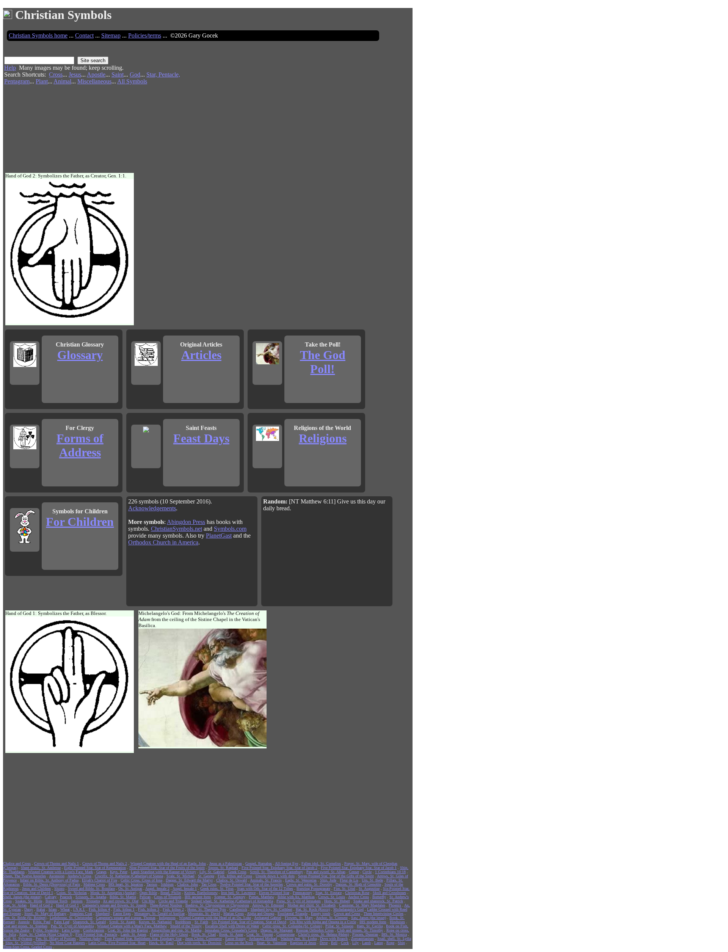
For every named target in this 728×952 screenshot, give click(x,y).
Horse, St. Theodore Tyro (206, 909)
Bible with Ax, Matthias (296, 897)
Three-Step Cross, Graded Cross (27, 947)
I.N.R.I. (79, 909)
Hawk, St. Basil (161, 943)
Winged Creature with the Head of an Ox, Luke (215, 918)
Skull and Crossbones (389, 893)
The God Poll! (322, 362)
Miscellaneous (94, 81)
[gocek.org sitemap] (7, 15)
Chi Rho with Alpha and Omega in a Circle (323, 922)
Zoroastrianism (362, 938)
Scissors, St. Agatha (90, 897)
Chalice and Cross (17, 863)
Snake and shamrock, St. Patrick (378, 901)
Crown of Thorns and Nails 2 (104, 863)
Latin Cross (71, 930)
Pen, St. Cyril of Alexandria (72, 926)
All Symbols (132, 81)
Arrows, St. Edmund (268, 905)
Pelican (145, 897)
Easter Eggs (122, 913)
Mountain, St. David (204, 913)
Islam (53, 909)
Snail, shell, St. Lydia (394, 938)
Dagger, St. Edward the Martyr (189, 880)
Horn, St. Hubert (337, 901)
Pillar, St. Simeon (339, 926)
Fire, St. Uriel (344, 888)
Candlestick (238, 909)
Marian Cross (233, 913)
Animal (62, 81)
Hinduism (397, 922)
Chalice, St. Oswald (231, 880)
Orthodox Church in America (163, 542)
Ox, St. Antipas (130, 888)
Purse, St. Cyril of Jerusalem (298, 901)
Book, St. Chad (203, 934)
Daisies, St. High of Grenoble (358, 884)
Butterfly (379, 897)
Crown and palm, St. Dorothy (309, 884)
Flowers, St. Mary (299, 918)
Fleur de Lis (349, 880)
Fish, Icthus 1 (124, 909)
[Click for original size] (70, 322)
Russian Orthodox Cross (315, 930)
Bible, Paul (41, 922)
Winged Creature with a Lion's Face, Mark (60, 872)
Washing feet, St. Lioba (299, 938)
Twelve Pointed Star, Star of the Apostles (251, 884)
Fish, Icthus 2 (173, 909)
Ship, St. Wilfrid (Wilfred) (25, 943)
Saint (117, 74)
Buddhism (183, 922)
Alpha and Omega (260, 913)
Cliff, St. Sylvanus (17, 938)
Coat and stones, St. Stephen (25, 926)
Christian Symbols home (38, 35)
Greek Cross (237, 872)
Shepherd (103, 913)
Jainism (77, 901)
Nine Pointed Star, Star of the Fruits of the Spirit (167, 868)
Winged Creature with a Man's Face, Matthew (132, 926)
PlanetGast (219, 535)
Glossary (80, 355)
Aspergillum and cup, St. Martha (176, 930)
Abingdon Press (186, 522)
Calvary (50, 897)
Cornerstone (285, 934)
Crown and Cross (347, 913)
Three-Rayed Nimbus (166, 905)
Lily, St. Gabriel (211, 872)
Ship (401, 943)
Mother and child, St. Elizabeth (311, 905)
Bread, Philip (170, 893)
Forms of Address (80, 445)
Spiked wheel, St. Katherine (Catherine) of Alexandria (232, 901)
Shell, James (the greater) (22, 897)
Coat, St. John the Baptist (128, 930)
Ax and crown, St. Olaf (120, 901)
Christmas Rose (357, 893)
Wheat (65, 909)
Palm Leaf (61, 922)
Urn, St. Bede (372, 880)
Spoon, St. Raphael (223, 868)
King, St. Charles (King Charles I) (45, 934)
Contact (84, 35)
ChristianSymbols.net (176, 528)
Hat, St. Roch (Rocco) (313, 909)
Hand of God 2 (41, 905)
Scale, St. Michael (180, 876)
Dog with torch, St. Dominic (199, 943)
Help (10, 67)
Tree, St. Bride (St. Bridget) (24, 918)
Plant (42, 81)
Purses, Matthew (261, 897)
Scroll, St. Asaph (122, 922)
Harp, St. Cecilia (370, 926)
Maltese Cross (94, 884)
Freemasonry (302, 893)
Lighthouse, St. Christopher (71, 918)
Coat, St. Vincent (259, 934)
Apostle (96, 74)
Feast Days (201, 438)
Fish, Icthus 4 (99, 909)
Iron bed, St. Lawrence (238, 893)
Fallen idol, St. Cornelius (321, 863)
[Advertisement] (310, 106)
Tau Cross (209, 884)
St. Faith (201, 922)
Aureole (24, 922)
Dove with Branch (334, 938)
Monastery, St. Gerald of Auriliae (159, 913)
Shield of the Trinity (186, 926)
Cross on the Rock (239, 943)
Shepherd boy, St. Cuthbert (271, 909)
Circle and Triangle (173, 901)
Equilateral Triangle (293, 913)
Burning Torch (56, 901)
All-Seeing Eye (286, 863)
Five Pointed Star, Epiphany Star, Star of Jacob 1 (359, 868)
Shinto (59, 888)
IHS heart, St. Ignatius (125, 884)
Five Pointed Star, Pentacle (96, 934)
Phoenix (395, 905)
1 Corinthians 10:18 (390, 872)
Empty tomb (320, 913)
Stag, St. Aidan (15, 905)
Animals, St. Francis (266, 880)
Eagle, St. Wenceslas (301, 880)
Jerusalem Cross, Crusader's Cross (231, 930)
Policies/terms (144, 35)
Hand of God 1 (67, 905)
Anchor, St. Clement (332, 918)
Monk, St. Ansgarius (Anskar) (113, 893)
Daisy (28, 909)
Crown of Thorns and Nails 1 (56, 863)
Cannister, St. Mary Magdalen (362, 905)
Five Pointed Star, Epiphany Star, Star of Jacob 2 (279, 868)
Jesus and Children (36, 888)
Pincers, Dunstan (365, 934)
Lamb (366, 943)
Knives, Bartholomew (201, 893)
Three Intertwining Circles (383, 913)
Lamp (378, 943)
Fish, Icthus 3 (148, 909)
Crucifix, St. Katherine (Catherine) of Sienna (129, 876)
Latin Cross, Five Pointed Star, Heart (117, 943)
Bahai (40, 909)
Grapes (101, 872)
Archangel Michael (263, 938)
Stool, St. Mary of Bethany (45, 913)
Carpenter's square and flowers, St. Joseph (114, 905)
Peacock (66, 897)
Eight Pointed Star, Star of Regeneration (95, 868)
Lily (355, 943)
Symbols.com (230, 528)
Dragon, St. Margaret (276, 930)
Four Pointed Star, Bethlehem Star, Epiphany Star (143, 938)
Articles (201, 355)
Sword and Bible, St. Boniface (91, 888)
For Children (80, 522)
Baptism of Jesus (303, 943)
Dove (324, 943)
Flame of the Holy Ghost (169, 934)
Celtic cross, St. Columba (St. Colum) (292, 926)
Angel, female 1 (185, 888)
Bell (334, 943)
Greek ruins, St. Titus (217, 888)
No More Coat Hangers (67, 943)
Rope (390, 943)
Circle (367, 872)
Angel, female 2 (157, 888)
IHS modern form (372, 922)
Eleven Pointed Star (274, 893)
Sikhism (167, 884)
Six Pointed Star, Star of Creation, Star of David (249, 922)
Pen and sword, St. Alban (325, 872)
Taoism (151, 884)
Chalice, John (187, 884)
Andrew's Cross (79, 876)
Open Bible (148, 893)
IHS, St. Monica (394, 934)
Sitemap (111, 35)
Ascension (56, 876)
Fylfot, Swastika (45, 930)
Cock (345, 943)
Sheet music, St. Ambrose (41, 868)
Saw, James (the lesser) (368, 918)
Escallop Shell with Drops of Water (232, 926)
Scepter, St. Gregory (229, 897)
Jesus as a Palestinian (225, 863)
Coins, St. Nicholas (71, 893)
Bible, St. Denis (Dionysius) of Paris (51, 884)
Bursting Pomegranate (313, 888)
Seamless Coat (81, 913)
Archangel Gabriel (267, 918)
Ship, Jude (328, 880)
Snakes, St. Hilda (28, 901)
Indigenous (167, 918)
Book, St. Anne (231, 934)
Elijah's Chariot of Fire (99, 880)
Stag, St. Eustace (328, 893)
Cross (56, 74)
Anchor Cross (358, 897)
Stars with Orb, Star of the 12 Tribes (265, 888)
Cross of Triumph (167, 897)
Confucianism (93, 930)
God (135, 74)
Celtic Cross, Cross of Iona (141, 880)
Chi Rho (148, 901)
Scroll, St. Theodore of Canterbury (276, 872)
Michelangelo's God (348, 909)
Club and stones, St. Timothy (360, 930)
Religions (323, 438)
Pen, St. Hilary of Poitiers (56, 938)
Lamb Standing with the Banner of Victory (163, 872)
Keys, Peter (118, 872)
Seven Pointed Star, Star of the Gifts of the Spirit (336, 876)
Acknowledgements (152, 508)
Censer (354, 872)
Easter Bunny (235, 938)
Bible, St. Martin (123, 897)
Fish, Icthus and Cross (235, 876)
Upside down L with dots (275, 876)
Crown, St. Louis (331, 897)
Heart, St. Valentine (272, 943)
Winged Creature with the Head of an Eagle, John (168, 863)
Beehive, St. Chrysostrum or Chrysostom (217, 905)
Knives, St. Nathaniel (155, 922)
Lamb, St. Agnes (133, 934)
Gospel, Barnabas (258, 863)
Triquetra (93, 901)
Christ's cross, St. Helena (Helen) (323, 934)
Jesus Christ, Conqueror (203, 938)
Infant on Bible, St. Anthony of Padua (49, 880)
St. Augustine (369, 888)
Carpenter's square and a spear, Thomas (125, 918)
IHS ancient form (198, 897)
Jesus (75, 74)
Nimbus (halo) (90, 938)
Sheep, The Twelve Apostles (24, 876)
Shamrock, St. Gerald (89, 922)
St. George (206, 876)
